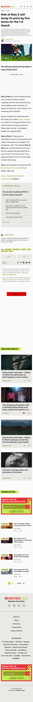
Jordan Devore (9, 39)
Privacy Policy (21, 511)
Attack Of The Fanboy (10, 644)
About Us (16, 617)
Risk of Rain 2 (16, 249)
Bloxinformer (26, 655)
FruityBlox (17, 655)
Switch (11, 251)
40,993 (19, 583)
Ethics (16, 620)
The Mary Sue (22, 653)
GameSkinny (22, 650)
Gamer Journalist (11, 650)
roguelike (23, 249)
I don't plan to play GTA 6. (14, 217)
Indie (8, 10)
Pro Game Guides (8, 642)
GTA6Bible (15, 658)
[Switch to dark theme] (27, 6)
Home (2, 10)
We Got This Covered (20, 647)
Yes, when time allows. (13, 213)
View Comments (16, 294)
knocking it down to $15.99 (12, 168)
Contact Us (16, 624)
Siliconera (8, 647)
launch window (24, 119)
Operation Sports (10, 653)
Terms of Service (12, 511)
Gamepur (26, 642)
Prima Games (23, 644)
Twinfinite (18, 642)
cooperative (8, 249)
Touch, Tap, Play (6, 655)
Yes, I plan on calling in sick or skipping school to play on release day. (17, 207)
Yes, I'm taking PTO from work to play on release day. (16, 201)
